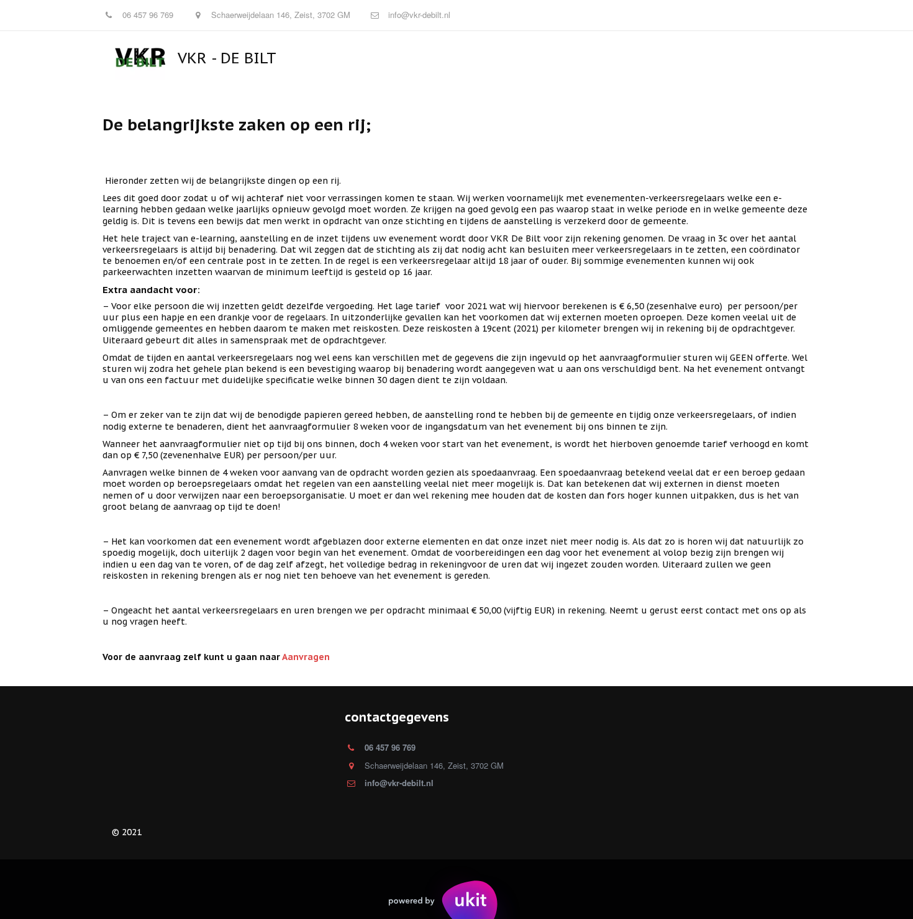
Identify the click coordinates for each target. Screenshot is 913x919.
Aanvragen (499, 57)
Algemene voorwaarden (644, 57)
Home (327, 57)
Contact (558, 57)
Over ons (375, 57)
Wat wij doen (740, 57)
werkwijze (435, 57)
